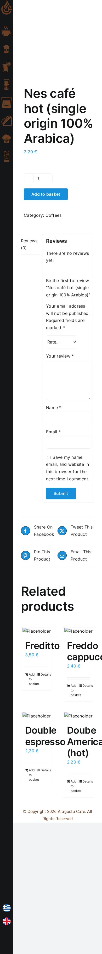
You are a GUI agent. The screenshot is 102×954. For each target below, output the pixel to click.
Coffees (54, 215)
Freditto (42, 645)
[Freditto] (36, 631)
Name (53, 407)
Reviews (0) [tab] (29, 244)
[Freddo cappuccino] (78, 631)
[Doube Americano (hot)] (78, 716)
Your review (60, 356)
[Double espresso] (36, 716)
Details (44, 674)
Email (53, 431)
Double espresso (45, 735)
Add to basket (45, 194)
